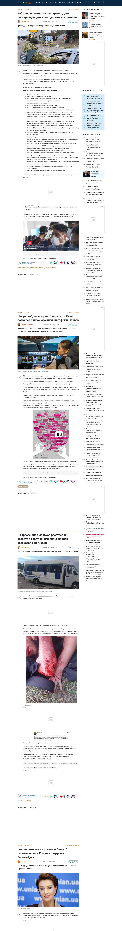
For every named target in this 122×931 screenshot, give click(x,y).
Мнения (44, 2)
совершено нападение (44, 596)
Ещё (102, 9)
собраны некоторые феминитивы (33, 378)
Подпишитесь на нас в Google (75, 22)
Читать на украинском (73, 9)
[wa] (51, 262)
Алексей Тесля (25, 21)
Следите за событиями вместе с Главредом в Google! (29, 263)
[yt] (61, 262)
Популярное (71, 2)
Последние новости (92, 134)
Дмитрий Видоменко (27, 324)
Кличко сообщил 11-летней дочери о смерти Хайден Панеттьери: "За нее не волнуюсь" (94, 126)
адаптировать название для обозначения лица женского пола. (42, 468)
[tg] (57, 262)
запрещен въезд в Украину (60, 70)
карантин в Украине (50, 267)
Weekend (80, 2)
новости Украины (23, 267)
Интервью (61, 2)
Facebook (64, 625)
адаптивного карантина (64, 175)
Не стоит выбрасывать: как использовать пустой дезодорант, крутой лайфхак (94, 96)
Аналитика (53, 2)
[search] (103, 2)
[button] (19, 3)
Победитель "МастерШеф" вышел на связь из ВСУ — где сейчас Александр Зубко (95, 110)
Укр (88, 2)
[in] (74, 262)
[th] (54, 262)
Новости (37, 2)
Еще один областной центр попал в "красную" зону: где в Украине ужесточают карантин (51, 207)
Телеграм (54, 76)
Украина (93, 39)
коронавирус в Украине (36, 267)
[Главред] (26, 3)
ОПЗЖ (28, 801)
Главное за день (90, 10)
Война (93, 20)
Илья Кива (21, 801)
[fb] (64, 262)
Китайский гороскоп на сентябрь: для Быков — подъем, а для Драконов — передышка (94, 118)
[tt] (68, 262)
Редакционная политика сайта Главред (45, 258)
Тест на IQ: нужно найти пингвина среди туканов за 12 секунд (95, 103)
